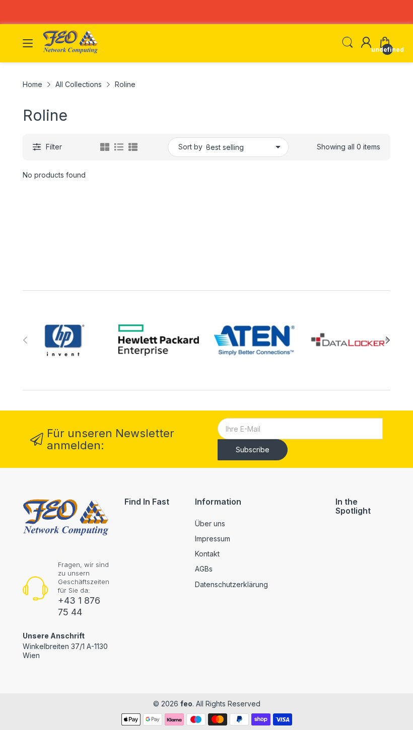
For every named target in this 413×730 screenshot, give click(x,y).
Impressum (212, 538)
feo (186, 703)
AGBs (204, 568)
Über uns (210, 523)
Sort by (190, 146)
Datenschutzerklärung (231, 584)
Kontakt (207, 553)
